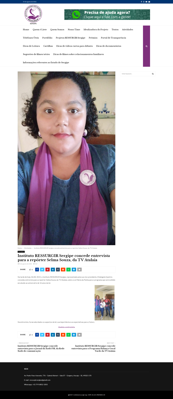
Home (26, 29)
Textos (115, 29)
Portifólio (47, 38)
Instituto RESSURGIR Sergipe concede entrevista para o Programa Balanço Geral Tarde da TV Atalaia (93, 348)
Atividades (127, 29)
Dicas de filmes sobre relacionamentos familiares (78, 54)
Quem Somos (57, 29)
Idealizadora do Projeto (96, 29)
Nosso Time (74, 29)
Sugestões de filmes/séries (36, 54)
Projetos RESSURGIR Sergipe (70, 38)
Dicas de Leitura (31, 46)
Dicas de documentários (108, 46)
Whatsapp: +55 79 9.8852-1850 (36, 384)
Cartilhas (48, 46)
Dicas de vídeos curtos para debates (74, 46)
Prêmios (93, 38)
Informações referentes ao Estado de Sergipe (46, 62)
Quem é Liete (40, 29)
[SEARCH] (152, 73)
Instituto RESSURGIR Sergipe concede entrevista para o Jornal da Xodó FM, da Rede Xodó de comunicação (41, 348)
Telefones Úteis (31, 38)
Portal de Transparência (113, 38)
